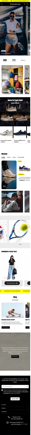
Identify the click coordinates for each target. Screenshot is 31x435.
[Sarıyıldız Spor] (15, 4)
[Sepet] (27, 4)
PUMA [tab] (3, 157)
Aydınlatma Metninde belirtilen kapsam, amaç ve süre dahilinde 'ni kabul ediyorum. (15, 391)
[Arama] (24, 4)
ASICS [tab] (9, 157)
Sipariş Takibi (15, 398)
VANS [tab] (14, 157)
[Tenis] (15, 231)
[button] (2, 4)
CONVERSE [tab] (20, 157)
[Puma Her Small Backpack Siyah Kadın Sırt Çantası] (16, 271)
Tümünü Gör (15, 299)
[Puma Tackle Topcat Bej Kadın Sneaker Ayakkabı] (14, 278)
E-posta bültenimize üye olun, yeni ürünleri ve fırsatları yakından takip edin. (15, 380)
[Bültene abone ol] (27, 386)
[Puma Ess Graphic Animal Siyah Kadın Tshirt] (12, 261)
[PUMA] (9, 175)
